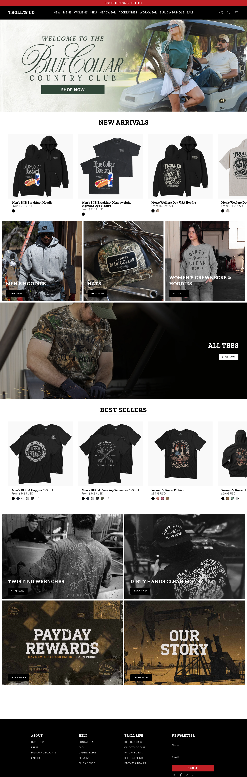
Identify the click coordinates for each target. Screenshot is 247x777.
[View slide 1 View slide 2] (123, 68)
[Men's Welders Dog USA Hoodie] (180, 172)
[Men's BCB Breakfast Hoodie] (40, 172)
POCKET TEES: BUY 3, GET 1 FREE (123, 3)
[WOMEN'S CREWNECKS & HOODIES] (205, 267)
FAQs (82, 747)
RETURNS (84, 758)
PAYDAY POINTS (133, 752)
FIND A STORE (87, 763)
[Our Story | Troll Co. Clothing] (184, 649)
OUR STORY (37, 742)
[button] (67, 12)
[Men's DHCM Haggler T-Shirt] (40, 460)
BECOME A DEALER (135, 763)
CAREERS (36, 758)
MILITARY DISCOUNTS (43, 752)
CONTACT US (86, 742)
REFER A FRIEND (133, 758)
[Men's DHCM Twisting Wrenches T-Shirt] (110, 460)
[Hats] (123, 267)
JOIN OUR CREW (133, 742)
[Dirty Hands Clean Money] (184, 562)
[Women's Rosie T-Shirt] (180, 460)
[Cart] (236, 12)
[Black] (13, 217)
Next (242, 172)
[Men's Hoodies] (42, 267)
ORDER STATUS (87, 752)
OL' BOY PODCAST (134, 747)
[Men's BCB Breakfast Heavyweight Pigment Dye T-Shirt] (110, 172)
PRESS (34, 747)
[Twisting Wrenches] (62, 562)
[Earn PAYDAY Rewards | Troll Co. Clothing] (62, 649)
